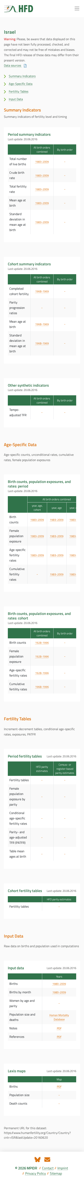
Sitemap (56, 1173)
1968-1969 (42, 291)
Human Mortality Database (59, 1017)
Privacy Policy (35, 1173)
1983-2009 (42, 162)
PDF (59, 1028)
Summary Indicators (22, 76)
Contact (48, 1168)
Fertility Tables (18, 91)
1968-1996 (42, 687)
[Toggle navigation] (77, 8)
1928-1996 (42, 643)
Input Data (16, 99)
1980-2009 (59, 984)
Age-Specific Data (20, 83)
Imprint (62, 1168)
